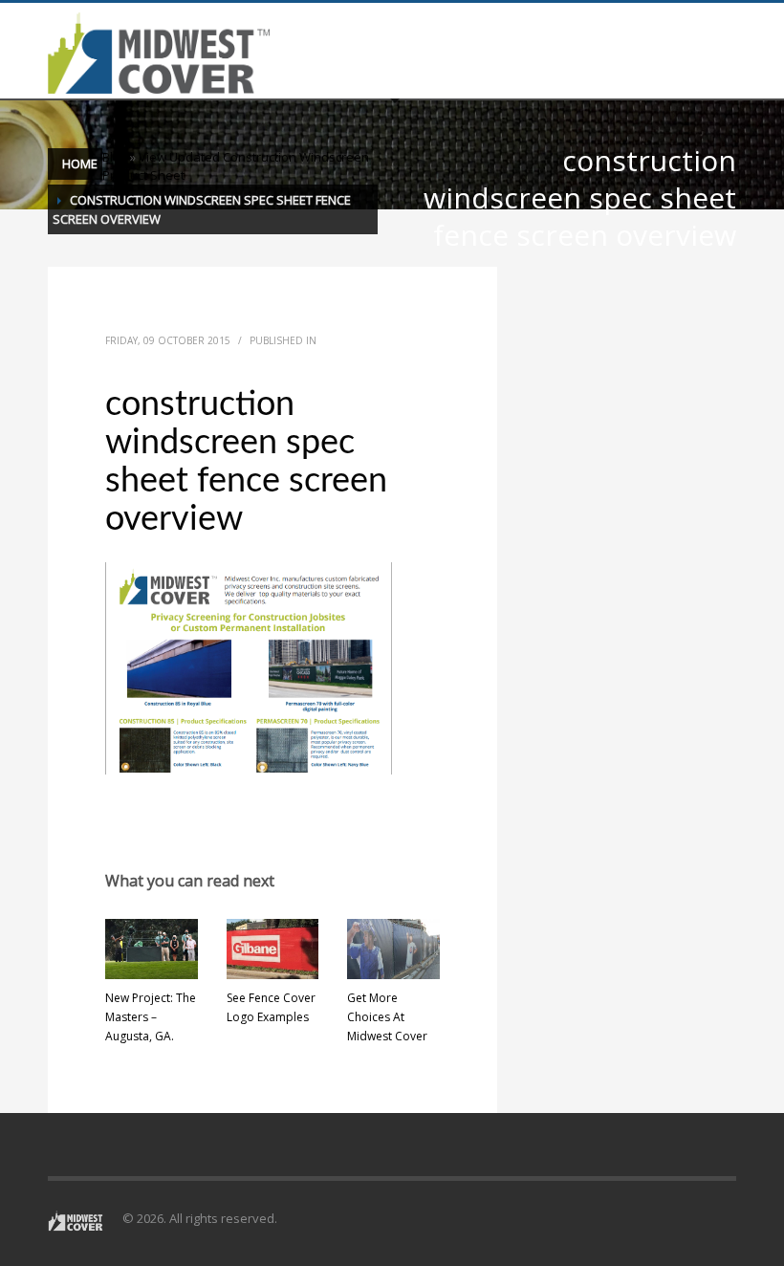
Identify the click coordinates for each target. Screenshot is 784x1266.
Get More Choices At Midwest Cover (387, 1017)
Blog (114, 156)
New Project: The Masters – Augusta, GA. (150, 1017)
